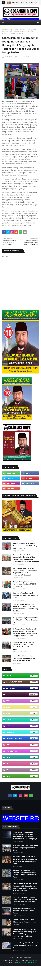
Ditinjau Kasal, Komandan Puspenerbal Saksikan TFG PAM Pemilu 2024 (25, 584)
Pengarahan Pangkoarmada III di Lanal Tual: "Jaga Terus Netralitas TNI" (25, 620)
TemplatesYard (33, 961)
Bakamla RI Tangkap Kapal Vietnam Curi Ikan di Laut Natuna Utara (25, 595)
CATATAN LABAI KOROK (19, 682)
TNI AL (19, 776)
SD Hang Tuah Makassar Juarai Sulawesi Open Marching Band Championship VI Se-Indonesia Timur (24, 873)
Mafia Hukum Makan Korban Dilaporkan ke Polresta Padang (24, 921)
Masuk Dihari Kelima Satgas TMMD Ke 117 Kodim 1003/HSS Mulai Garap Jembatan (24, 658)
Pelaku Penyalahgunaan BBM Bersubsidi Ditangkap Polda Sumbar (24, 910)
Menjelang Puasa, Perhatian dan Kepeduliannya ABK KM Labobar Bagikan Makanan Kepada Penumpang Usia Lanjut (25, 571)
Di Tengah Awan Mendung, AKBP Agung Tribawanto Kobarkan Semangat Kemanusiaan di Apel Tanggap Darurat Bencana (25, 632)
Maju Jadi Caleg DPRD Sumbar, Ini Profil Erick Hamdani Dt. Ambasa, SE (25, 945)
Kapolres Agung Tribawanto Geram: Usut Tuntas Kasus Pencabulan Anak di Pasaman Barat (24, 645)
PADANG (19, 720)
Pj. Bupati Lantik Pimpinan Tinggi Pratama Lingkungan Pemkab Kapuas (25, 848)
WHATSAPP (27, 957)
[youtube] (11, 488)
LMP (19, 701)
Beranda (5, 30)
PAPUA (19, 726)
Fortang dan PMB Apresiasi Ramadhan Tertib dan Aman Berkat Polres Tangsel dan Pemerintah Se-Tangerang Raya (25, 835)
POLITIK (19, 757)
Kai (19, 694)
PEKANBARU (19, 732)
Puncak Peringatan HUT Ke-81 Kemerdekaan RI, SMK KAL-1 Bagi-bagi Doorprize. (25, 545)
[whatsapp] (11, 473)
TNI (19, 770)
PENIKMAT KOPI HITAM (19, 738)
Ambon (19, 676)
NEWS (19, 707)
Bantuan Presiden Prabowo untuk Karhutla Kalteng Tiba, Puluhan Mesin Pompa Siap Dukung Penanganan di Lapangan (26, 558)
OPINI (19, 713)
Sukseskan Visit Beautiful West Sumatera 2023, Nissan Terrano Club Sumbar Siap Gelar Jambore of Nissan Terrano (25, 887)
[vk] (30, 483)
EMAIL (12, 957)
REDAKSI (19, 957)
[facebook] (30, 473)
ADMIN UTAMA (8, 57)
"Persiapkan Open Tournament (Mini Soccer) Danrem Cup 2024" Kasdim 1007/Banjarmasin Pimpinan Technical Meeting (25, 932)
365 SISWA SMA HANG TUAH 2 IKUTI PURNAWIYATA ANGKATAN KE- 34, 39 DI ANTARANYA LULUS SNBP (25, 860)
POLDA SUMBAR (19, 751)
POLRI (19, 764)
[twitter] (11, 478)
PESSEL (19, 745)
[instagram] (11, 483)
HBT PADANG (19, 688)
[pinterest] (30, 478)
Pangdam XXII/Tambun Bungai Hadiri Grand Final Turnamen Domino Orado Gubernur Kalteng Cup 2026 (25, 607)
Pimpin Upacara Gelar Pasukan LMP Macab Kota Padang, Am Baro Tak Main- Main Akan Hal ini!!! (25, 899)
